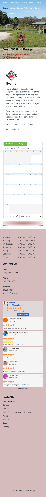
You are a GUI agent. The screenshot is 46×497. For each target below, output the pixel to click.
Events (5, 8)
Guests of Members (27, 3)
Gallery (37, 8)
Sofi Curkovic (14, 362)
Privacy (6, 416)
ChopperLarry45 (15, 319)
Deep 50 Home (8, 3)
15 (35, 174)
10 (8, 174)
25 (13, 194)
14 (30, 174)
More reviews (23, 388)
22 (35, 184)
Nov (13, 148)
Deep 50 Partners (9, 13)
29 (35, 194)
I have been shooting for (15, 328)
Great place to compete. (16, 385)
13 (24, 174)
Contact (20, 8)
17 (8, 184)
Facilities (13, 8)
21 (30, 184)
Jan (23, 148)
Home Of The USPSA (24, 125)
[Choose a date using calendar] (18, 148)
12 (19, 174)
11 (13, 174)
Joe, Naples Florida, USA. (18, 332)
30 (41, 194)
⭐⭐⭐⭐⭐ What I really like (13, 343)
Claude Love (13, 375)
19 (19, 184)
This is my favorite (14, 371)
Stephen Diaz (14, 348)
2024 (28, 148)
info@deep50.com (10, 272)
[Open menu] (41, 37)
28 (30, 194)
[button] (40, 216)
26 (19, 194)
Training (38, 3)
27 (24, 194)
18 (13, 184)
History (30, 8)
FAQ (25, 8)
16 (41, 174)
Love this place (8, 358)
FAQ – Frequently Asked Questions (17, 412)
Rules (17, 3)
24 (8, 194)
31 (8, 205)
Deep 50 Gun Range (15, 305)
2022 (7, 148)
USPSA (9, 125)
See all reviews (23, 314)
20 (24, 184)
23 (41, 184)
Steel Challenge (12, 129)
